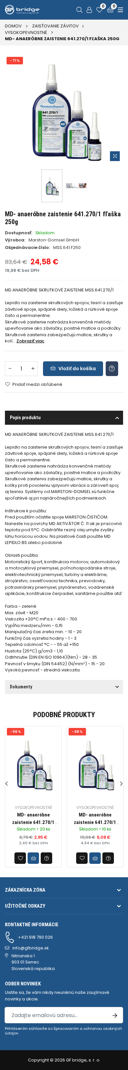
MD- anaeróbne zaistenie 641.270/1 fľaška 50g (95, 822)
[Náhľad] (115, 156)
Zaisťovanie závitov (55, 26)
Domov (13, 26)
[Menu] (119, 10)
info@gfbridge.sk (30, 948)
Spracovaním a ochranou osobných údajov (63, 1031)
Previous (6, 784)
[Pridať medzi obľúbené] (20, 858)
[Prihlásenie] (89, 10)
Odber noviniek (23, 984)
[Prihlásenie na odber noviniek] (115, 1015)
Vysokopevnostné (26, 32)
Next (121, 784)
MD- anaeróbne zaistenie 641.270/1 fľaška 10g (33, 822)
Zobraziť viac (30, 341)
